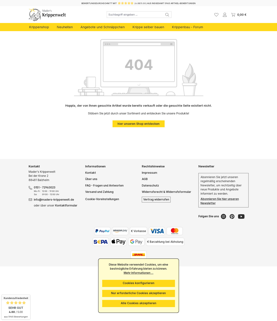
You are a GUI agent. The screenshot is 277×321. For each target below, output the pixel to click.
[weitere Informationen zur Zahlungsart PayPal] (102, 231)
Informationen (95, 166)
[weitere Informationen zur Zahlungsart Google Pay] (136, 242)
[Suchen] (167, 14)
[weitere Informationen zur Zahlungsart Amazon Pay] (120, 231)
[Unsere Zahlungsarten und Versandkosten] (138, 255)
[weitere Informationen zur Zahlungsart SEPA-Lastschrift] (101, 242)
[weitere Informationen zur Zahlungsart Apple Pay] (118, 242)
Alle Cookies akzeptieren (138, 303)
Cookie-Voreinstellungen (102, 199)
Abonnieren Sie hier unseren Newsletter (220, 201)
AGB (145, 179)
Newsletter (206, 166)
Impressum (149, 172)
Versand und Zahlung (99, 191)
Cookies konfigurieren (138, 283)
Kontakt (90, 172)
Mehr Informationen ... (138, 272)
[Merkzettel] (216, 14)
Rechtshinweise (153, 166)
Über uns (91, 179)
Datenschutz (150, 185)
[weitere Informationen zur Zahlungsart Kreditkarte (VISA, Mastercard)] (157, 231)
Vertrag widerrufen (156, 199)
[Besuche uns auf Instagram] (224, 216)
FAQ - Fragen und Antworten (104, 185)
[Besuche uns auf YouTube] (241, 216)
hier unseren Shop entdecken (139, 123)
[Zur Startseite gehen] (47, 14)
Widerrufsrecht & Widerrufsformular (166, 191)
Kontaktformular (66, 205)
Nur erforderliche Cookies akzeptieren (138, 293)
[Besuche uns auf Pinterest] (232, 216)
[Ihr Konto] (225, 14)
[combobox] (135, 14)
